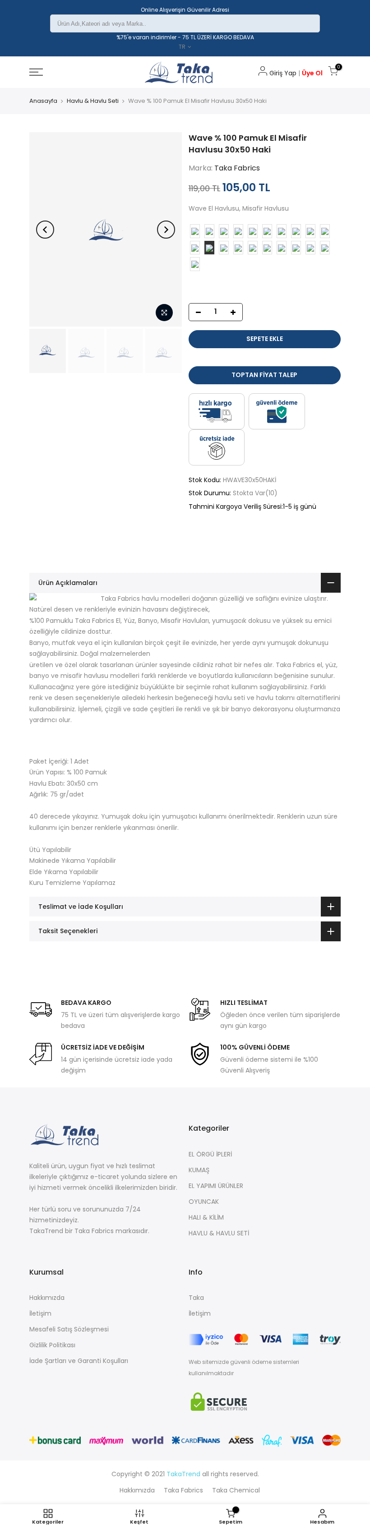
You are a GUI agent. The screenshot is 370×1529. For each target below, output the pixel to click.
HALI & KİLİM (206, 1217)
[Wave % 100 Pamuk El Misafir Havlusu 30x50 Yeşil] (296, 231)
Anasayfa (43, 101)
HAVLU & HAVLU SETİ (219, 1233)
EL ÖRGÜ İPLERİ (210, 1154)
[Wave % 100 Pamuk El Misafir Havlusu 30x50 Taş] (224, 231)
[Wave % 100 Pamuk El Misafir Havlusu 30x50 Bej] (238, 248)
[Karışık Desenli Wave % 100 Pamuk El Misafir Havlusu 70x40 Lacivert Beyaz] (325, 248)
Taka (196, 1297)
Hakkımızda (47, 1297)
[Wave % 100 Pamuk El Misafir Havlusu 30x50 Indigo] (209, 231)
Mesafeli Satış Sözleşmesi (69, 1329)
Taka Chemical (236, 1490)
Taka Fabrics (237, 168)
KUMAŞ (199, 1169)
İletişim (40, 1313)
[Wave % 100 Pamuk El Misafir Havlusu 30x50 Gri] (267, 231)
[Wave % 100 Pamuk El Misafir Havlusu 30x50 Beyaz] (253, 231)
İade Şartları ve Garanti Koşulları (78, 1360)
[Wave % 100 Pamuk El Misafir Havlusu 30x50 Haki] (209, 248)
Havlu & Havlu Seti (93, 101)
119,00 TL (204, 188)
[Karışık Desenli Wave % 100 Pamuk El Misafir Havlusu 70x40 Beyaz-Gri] (310, 248)
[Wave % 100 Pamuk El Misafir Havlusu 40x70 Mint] (282, 248)
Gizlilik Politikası (52, 1344)
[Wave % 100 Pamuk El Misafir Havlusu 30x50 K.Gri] (224, 248)
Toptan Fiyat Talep (264, 374)
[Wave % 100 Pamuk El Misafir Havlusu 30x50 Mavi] (325, 231)
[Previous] (45, 230)
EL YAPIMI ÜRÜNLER (216, 1185)
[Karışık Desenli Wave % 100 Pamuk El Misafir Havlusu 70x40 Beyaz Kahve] (195, 264)
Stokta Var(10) (255, 492)
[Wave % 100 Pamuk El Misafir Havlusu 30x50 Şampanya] (310, 231)
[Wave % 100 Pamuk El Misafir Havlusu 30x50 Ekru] (238, 231)
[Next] (166, 230)
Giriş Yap (283, 73)
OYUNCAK (204, 1201)
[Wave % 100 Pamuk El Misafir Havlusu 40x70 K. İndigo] (267, 248)
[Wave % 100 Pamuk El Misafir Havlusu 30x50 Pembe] (195, 231)
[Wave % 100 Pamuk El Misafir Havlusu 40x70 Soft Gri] (296, 248)
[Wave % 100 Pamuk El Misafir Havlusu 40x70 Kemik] (253, 248)
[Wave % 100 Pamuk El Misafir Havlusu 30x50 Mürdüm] (195, 248)
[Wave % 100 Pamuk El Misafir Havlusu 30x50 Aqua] (282, 231)
